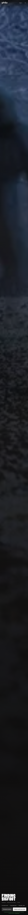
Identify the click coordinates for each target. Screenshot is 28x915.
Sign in (20, 2)
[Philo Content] (25, 3)
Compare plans (7, 909)
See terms (17, 913)
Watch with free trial (19, 909)
